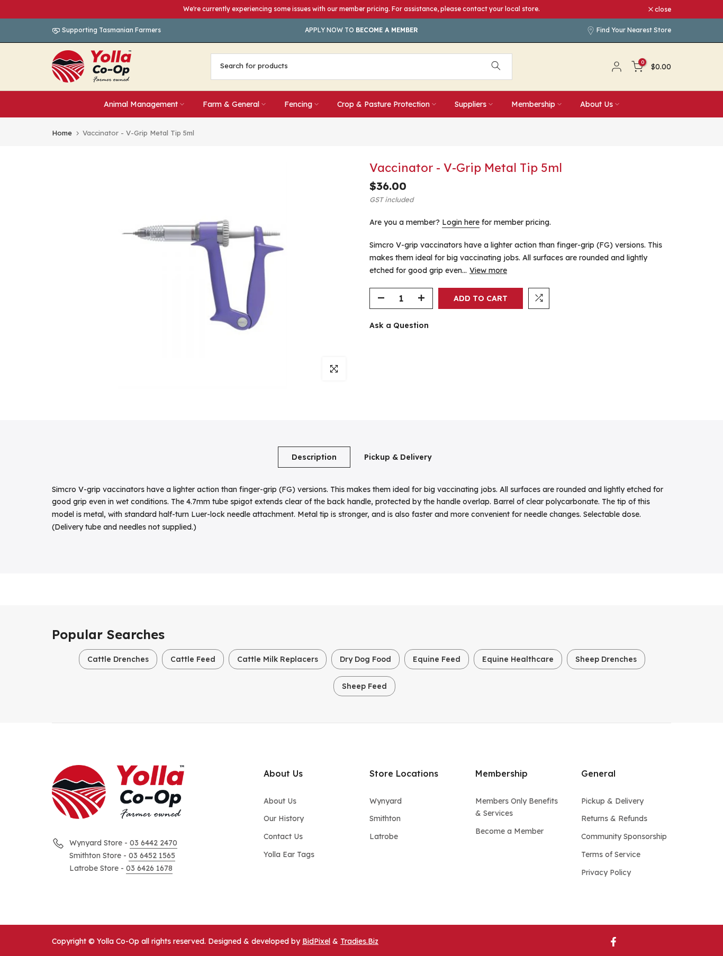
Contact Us (283, 836)
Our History (284, 818)
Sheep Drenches (606, 659)
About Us (596, 104)
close (66, 9)
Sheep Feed (364, 686)
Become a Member (509, 831)
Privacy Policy (606, 872)
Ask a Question (399, 325)
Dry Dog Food (365, 659)
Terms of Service (610, 854)
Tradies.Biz (359, 941)
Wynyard (385, 801)
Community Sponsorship (624, 836)
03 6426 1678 (149, 868)
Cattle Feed (192, 659)
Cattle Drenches (118, 659)
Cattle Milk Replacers (277, 659)
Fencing (298, 104)
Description (314, 456)
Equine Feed (436, 659)
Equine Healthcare (518, 659)
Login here (461, 221)
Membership (533, 104)
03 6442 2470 (153, 843)
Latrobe (383, 836)
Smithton (385, 818)
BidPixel (316, 941)
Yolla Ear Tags (289, 854)
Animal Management (141, 104)
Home (62, 133)
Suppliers (470, 104)
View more (488, 270)
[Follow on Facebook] (613, 941)
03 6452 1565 (152, 855)
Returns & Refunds (614, 818)
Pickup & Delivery (398, 456)
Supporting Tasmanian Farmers (110, 30)
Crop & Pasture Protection (383, 104)
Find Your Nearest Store (634, 30)
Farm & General (231, 104)
